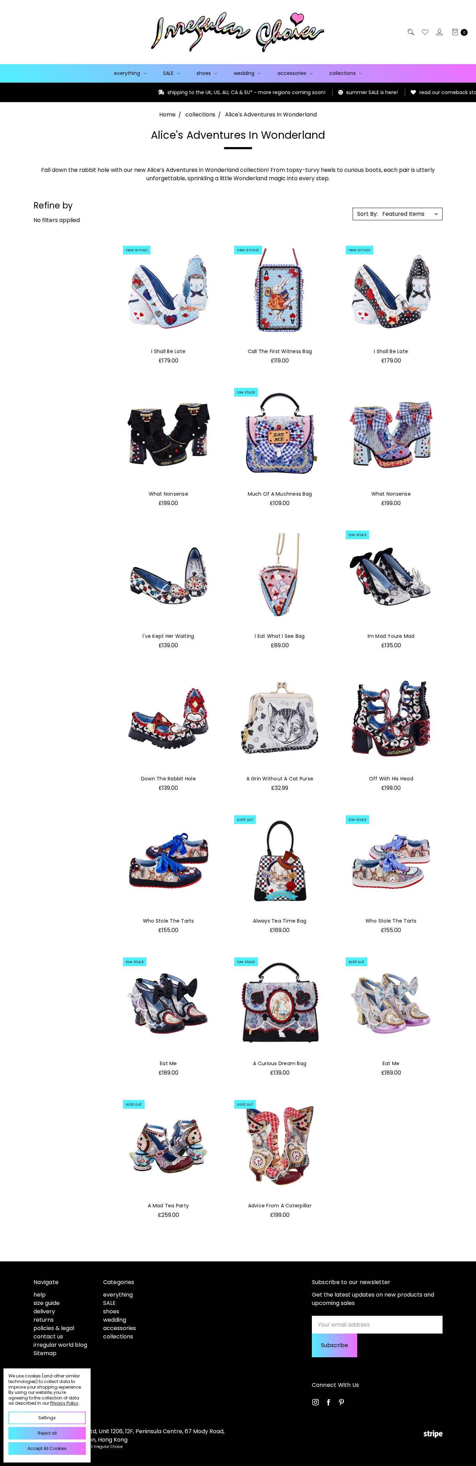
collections (343, 73)
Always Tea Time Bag (279, 920)
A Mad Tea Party (168, 1205)
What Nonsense (168, 493)
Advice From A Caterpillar (280, 1205)
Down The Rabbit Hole (168, 778)
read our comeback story (419, 92)
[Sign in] (438, 32)
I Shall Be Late (168, 351)
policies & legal (53, 1328)
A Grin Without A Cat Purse (280, 778)
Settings (47, 1418)
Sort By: (367, 214)
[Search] (410, 32)
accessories (292, 73)
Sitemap (44, 1353)
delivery (44, 1311)
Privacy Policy (64, 1403)
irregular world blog (60, 1345)
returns (43, 1320)
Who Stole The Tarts (168, 920)
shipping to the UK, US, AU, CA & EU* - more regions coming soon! (215, 92)
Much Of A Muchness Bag (280, 493)
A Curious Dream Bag (279, 1063)
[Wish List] (424, 32)
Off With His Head (391, 778)
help (39, 1295)
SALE (169, 73)
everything (127, 73)
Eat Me (168, 1063)
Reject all (47, 1433)
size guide (46, 1303)
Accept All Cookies (47, 1448)
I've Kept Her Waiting (168, 636)
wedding (245, 73)
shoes (204, 73)
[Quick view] (207, 253)
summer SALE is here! (341, 92)
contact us (48, 1337)
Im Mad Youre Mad (391, 636)
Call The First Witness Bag (280, 351)
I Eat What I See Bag (280, 636)
